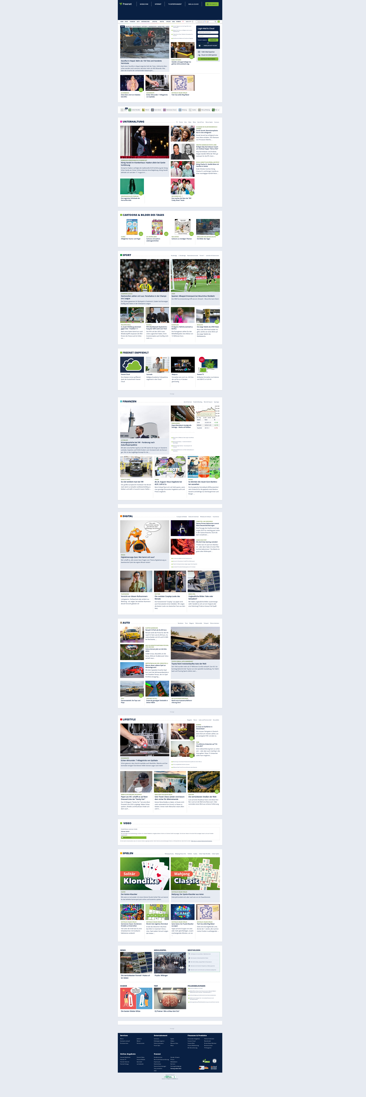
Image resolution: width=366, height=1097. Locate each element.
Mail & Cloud (193, 4)
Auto (126, 622)
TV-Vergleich (207, 1047)
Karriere (173, 1064)
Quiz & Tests (200, 122)
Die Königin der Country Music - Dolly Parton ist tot (201, 954)
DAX (198, 422)
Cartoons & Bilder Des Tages (143, 215)
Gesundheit (216, 719)
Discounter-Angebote (194, 1039)
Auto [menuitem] (138, 21)
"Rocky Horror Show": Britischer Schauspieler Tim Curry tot (183, 35)
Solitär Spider (215, 853)
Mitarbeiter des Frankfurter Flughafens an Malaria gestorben (203, 966)
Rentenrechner (208, 1045)
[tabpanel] (144, 48)
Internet (158, 4)
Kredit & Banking (197, 401)
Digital (128, 516)
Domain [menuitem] (178, 21)
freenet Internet (124, 1062)
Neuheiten (180, 623)
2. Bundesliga (182, 255)
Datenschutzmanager (160, 1066)
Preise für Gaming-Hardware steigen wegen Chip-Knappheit (185, 564)
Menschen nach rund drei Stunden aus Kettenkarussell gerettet (203, 969)
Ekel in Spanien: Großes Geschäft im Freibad (199, 958)
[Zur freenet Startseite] (126, 4)
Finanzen (129, 401)
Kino (186, 122)
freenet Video (140, 1057)
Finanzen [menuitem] (132, 21)
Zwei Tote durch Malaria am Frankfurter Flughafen (183, 38)
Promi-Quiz (157, 1045)
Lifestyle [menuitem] (154, 21)
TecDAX (199, 428)
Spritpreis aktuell (125, 1041)
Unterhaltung (133, 121)
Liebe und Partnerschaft (205, 719)
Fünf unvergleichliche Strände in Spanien (181, 764)
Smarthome (216, 516)
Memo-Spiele (209, 122)
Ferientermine (124, 1043)
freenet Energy (124, 1064)
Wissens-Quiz (174, 1043)
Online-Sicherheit (209, 1039)
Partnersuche (140, 1043)
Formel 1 (202, 255)
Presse (172, 1059)
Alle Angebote (213, 4)
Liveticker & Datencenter (212, 255)
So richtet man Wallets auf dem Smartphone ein (182, 558)
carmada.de (140, 1064)
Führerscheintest (214, 623)
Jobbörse (139, 1039)
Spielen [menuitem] (168, 21)
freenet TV (123, 1059)
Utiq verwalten (158, 1068)
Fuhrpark (206, 623)
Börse (122, 1039)
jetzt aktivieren (127, 837)
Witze (194, 122)
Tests (186, 623)
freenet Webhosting (193, 1045)
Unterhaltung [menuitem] (145, 21)
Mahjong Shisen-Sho (180, 853)
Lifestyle (129, 719)
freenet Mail (191, 1043)
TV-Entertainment (175, 4)
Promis (181, 122)
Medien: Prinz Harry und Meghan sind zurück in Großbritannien (182, 31)
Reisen (195, 719)
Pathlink (190, 853)
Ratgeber (189, 719)
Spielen (128, 853)
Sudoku (195, 853)
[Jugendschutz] (170, 1076)
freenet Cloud (191, 1041)
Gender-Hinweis (175, 1057)
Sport (127, 255)
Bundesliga (174, 255)
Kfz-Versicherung (192, 1047)
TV (177, 122)
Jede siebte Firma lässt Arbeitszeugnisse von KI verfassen (184, 567)
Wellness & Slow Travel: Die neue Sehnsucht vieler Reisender (185, 767)
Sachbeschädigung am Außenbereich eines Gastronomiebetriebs (203, 995)
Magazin (191, 623)
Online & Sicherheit (193, 516)
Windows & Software (205, 516)
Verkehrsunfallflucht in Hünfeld (196, 988)
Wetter (139, 1041)
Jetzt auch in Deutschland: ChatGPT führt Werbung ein (184, 561)
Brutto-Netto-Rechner (210, 1043)
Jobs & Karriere (188, 401)
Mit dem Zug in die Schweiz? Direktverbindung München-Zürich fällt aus (187, 761)
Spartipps (216, 401)
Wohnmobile (198, 623)
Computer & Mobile (182, 516)
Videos (172, 1041)
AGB (155, 1070)
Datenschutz (157, 1064)
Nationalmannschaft (192, 255)
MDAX (199, 425)
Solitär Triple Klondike (204, 853)
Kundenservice (158, 1057)
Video (189, 122)
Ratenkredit (207, 1041)
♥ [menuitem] (183, 21)
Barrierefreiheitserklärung (161, 1059)
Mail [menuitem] (173, 21)
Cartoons (216, 122)
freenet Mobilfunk (125, 1057)
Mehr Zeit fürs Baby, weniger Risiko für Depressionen (201, 962)
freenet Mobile (141, 1059)
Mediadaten (174, 1062)
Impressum (157, 1062)
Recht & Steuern (208, 401)
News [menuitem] (121, 21)
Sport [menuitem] (126, 21)
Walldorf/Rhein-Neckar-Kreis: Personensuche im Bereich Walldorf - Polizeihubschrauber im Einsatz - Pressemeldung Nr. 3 (203, 991)
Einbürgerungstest (159, 1041)
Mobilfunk (144, 4)
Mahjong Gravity (169, 853)
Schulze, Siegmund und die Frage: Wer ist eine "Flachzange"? (182, 27)
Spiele (172, 1039)
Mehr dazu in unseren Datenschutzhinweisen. (201, 841)
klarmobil (139, 1062)
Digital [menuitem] (162, 21)
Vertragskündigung (176, 1066)
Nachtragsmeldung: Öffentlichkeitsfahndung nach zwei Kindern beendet (204, 1002)
